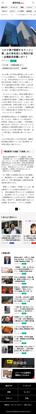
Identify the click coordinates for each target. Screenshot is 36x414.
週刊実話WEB (4, 14)
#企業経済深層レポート (17, 65)
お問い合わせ (27, 405)
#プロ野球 (21, 11)
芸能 (22, 7)
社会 (12, 14)
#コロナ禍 (5, 65)
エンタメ (29, 7)
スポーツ (9, 398)
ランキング (14, 7)
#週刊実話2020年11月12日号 (10, 68)
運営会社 (7, 405)
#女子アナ (13, 11)
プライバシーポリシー (17, 405)
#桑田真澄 (29, 11)
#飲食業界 (24, 68)
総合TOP (4, 7)
